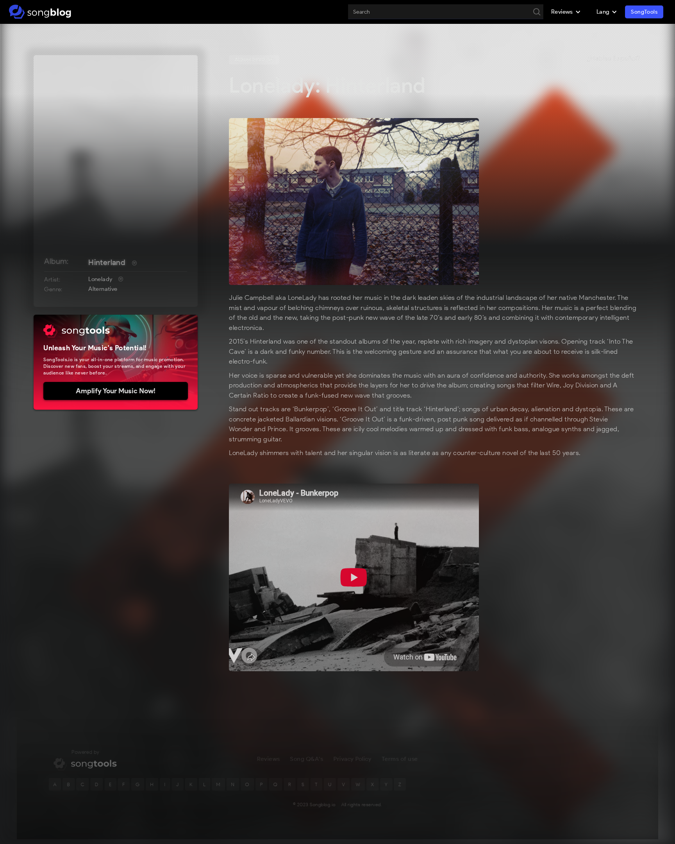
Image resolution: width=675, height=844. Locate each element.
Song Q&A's (306, 758)
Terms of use (400, 758)
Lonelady (100, 279)
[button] (566, 11)
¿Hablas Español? (613, 58)
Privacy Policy (352, 758)
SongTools (644, 12)
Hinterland (106, 262)
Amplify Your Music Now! (115, 391)
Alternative (102, 288)
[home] (40, 12)
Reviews (268, 758)
